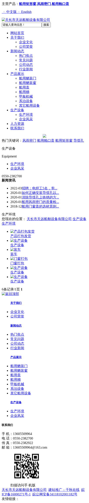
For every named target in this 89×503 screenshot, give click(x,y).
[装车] (15, 249)
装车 (13, 254)
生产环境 (26, 114)
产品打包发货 (20, 236)
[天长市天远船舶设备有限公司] (26, 20)
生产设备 (17, 110)
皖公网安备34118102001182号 (54, 494)
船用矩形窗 (27, 4)
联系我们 (17, 128)
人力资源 (17, 123)
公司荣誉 (26, 46)
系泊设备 (26, 101)
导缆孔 (78, 140)
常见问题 (26, 60)
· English (24, 12)
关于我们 (17, 37)
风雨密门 (44, 4)
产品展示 (17, 74)
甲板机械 (26, 96)
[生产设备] (19, 240)
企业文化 (26, 42)
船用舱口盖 (60, 4)
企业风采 (26, 119)
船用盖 (24, 87)
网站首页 (17, 33)
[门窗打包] (19, 258)
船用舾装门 (27, 78)
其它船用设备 (29, 105)
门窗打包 (17, 263)
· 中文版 (9, 12)
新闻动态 (17, 51)
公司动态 (26, 65)
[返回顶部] (10, 294)
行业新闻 (26, 69)
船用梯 (24, 92)
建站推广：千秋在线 (63, 490)
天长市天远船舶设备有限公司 (49, 219)
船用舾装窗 (27, 83)
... (39, 188)
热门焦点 (26, 55)
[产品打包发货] (22, 231)
